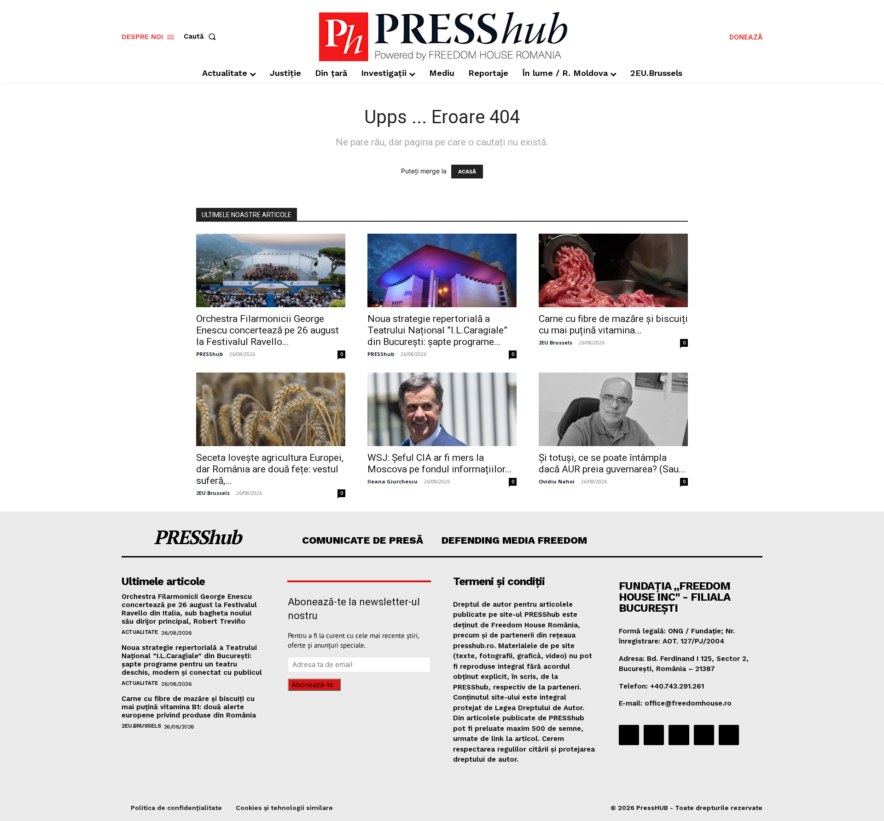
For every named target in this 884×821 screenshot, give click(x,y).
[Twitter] (704, 735)
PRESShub (209, 353)
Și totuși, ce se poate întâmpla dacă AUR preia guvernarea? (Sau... (612, 463)
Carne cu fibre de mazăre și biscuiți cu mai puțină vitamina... (613, 324)
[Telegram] (679, 735)
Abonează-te (312, 684)
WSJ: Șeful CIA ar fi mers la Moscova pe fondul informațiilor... (439, 463)
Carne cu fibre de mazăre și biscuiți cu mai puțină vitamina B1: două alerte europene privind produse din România (189, 707)
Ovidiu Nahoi (557, 481)
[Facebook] (629, 735)
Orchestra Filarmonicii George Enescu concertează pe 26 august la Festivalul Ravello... (267, 330)
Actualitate (140, 632)
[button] (202, 36)
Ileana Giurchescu (392, 481)
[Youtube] (729, 735)
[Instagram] (654, 735)
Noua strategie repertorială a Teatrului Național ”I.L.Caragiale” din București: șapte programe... (437, 330)
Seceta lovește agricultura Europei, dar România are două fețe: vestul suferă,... (269, 469)
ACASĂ (467, 171)
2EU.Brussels (555, 342)
